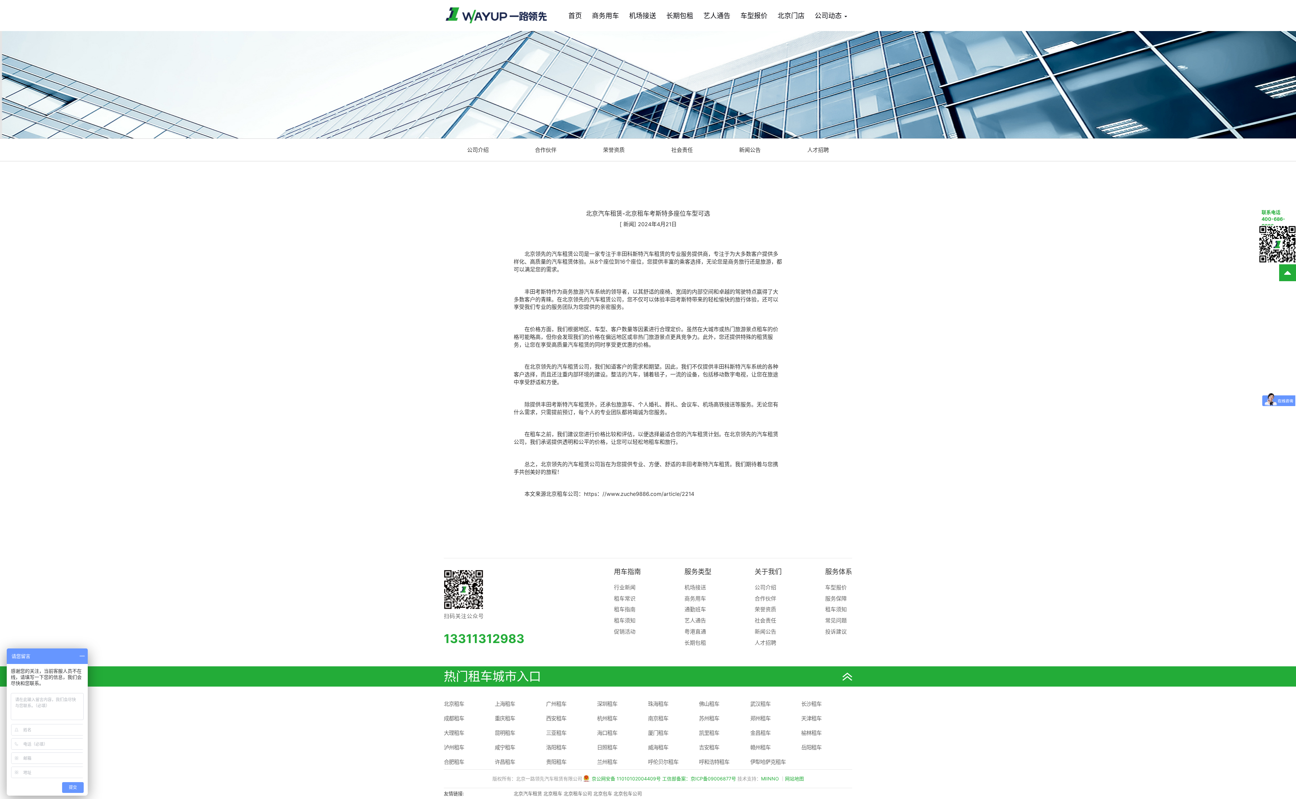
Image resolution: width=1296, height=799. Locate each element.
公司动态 (829, 16)
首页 (575, 16)
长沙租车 (811, 703)
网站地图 (794, 778)
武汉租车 (760, 703)
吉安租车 (709, 747)
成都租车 (454, 718)
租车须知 (625, 620)
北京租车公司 (578, 793)
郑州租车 (760, 718)
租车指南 (625, 609)
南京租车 (658, 718)
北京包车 (602, 793)
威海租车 (658, 747)
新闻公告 (750, 150)
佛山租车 (709, 703)
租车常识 (625, 598)
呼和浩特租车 (714, 761)
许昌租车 (505, 761)
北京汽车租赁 (528, 793)
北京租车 (454, 703)
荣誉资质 (614, 150)
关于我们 (768, 572)
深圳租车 (607, 703)
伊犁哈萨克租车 (768, 761)
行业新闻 (625, 587)
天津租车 (811, 718)
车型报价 (753, 16)
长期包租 (679, 16)
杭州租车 (607, 718)
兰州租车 (607, 761)
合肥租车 (454, 761)
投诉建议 (836, 631)
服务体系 (838, 572)
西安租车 (556, 718)
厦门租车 (658, 732)
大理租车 (454, 732)
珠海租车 (658, 703)
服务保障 (836, 598)
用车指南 (627, 572)
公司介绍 (478, 150)
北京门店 (791, 16)
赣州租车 (760, 747)
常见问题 (836, 620)
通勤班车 (695, 609)
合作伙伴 (546, 150)
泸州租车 (454, 747)
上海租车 (505, 703)
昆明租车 (505, 732)
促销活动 (625, 631)
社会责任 (682, 150)
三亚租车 (556, 732)
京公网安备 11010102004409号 (626, 778)
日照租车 (607, 747)
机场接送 (642, 16)
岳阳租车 (811, 747)
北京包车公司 (628, 793)
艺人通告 (716, 16)
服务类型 (697, 572)
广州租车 (556, 703)
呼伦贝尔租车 (663, 761)
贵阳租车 (556, 761)
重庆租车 (505, 718)
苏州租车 (709, 718)
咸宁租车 (505, 747)
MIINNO (770, 778)
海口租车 (607, 732)
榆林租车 (811, 732)
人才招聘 (818, 150)
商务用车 (605, 16)
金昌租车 (760, 732)
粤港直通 (695, 631)
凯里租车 (709, 732)
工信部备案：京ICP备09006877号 (699, 778)
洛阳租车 (556, 747)
